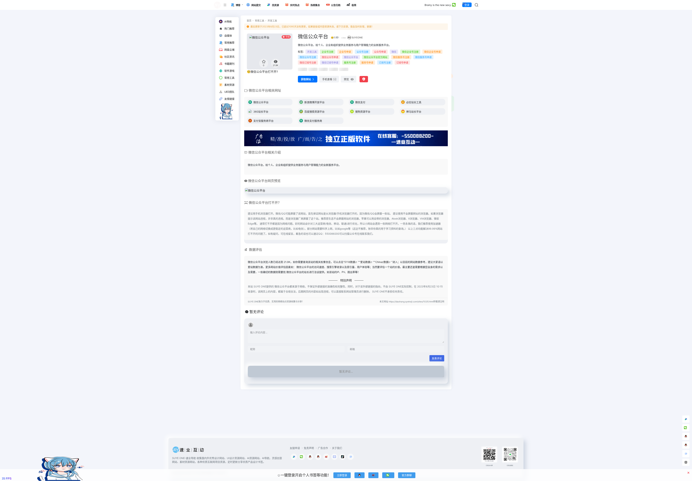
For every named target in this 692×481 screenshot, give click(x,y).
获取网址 (306, 79)
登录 (466, 4)
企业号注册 (327, 51)
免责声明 (309, 447)
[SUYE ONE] (188, 451)
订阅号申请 (402, 62)
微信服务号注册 (401, 57)
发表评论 (437, 358)
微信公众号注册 (308, 57)
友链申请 (295, 447)
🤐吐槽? (335, 37)
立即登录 (342, 475)
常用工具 (259, 20)
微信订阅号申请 (330, 62)
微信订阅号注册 (308, 62)
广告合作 (323, 447)
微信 (394, 51)
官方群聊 (407, 475)
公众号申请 (380, 51)
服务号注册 (350, 62)
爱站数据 (365, 261)
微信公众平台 (351, 57)
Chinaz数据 (382, 261)
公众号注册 (362, 51)
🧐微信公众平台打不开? (262, 71)
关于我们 (337, 447)
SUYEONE (357, 37)
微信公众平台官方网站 (375, 57)
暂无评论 (256, 312)
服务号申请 (367, 62)
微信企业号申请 (432, 51)
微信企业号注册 (410, 51)
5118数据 (349, 261)
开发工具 (272, 20)
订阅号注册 (385, 62)
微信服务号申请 (423, 57)
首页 (249, 20)
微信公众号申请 (330, 57)
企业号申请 (345, 51)
